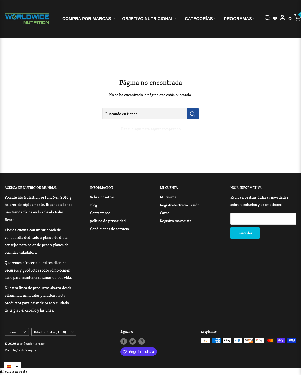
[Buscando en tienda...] (193, 113)
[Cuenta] (282, 18)
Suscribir (245, 233)
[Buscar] (267, 18)
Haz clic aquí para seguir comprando (151, 128)
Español (12, 332)
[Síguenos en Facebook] (123, 341)
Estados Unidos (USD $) (50, 332)
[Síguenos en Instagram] (141, 341)
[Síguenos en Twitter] (132, 341)
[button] (12, 366)
